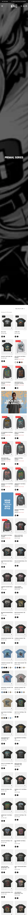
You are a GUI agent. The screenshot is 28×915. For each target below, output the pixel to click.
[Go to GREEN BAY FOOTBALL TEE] (7, 805)
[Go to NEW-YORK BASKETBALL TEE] (21, 857)
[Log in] (24, 6)
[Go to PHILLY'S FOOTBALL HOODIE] (21, 423)
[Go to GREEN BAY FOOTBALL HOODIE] (21, 474)
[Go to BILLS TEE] (7, 322)
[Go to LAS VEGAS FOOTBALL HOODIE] (21, 347)
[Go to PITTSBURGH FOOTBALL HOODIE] (7, 423)
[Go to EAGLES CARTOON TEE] (7, 347)
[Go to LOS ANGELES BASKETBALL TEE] (21, 882)
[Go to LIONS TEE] (21, 322)
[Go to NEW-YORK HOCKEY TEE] (21, 653)
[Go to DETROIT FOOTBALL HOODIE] (21, 500)
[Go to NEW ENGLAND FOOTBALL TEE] (21, 754)
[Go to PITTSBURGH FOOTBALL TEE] (21, 728)
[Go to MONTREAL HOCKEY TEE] (7, 678)
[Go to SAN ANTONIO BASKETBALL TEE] (7, 857)
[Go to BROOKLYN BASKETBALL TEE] (7, 603)
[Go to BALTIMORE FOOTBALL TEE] (21, 831)
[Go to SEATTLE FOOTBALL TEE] (21, 702)
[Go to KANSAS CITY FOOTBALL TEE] (21, 780)
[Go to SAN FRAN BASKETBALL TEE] (7, 551)
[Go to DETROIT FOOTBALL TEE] (21, 805)
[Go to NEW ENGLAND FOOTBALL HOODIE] (7, 448)
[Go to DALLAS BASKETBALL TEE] (21, 551)
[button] (2, 6)
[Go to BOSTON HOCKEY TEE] (21, 603)
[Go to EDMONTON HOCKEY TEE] (7, 629)
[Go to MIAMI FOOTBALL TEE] (7, 780)
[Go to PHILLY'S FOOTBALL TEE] (7, 754)
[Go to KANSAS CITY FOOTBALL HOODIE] (7, 474)
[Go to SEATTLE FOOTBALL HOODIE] (7, 372)
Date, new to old (19, 308)
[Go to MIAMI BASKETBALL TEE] (7, 882)
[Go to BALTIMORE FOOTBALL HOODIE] (7, 526)
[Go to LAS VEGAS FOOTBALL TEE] (7, 702)
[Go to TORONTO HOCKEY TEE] (7, 653)
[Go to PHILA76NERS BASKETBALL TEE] (21, 577)
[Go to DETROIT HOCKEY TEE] (21, 678)
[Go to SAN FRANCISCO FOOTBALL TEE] (7, 728)
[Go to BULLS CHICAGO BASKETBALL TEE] (21, 526)
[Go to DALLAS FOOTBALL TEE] (7, 831)
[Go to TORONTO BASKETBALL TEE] (7, 577)
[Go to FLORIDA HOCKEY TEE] (21, 629)
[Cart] (26, 6)
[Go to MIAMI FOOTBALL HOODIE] (21, 448)
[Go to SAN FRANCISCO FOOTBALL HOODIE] (21, 372)
